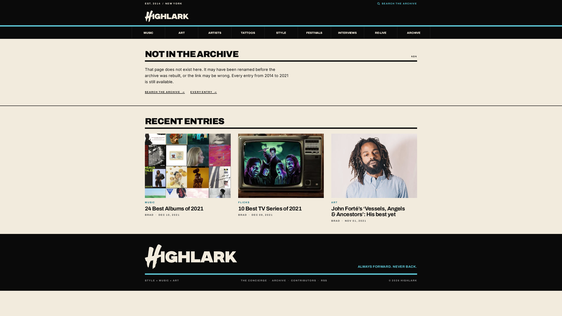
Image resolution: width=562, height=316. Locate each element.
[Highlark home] (281, 16)
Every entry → (203, 92)
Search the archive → (165, 92)
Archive (279, 280)
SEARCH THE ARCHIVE (399, 3)
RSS (324, 280)
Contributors (303, 280)
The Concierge (254, 280)
